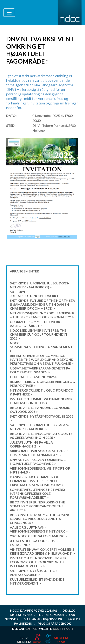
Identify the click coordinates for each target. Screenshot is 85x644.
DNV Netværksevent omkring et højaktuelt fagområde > (39, 461)
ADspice (31, 628)
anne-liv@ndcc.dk (47, 619)
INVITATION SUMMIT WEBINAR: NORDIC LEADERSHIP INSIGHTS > (41, 401)
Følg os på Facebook (54, 623)
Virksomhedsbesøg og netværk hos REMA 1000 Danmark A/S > (39, 453)
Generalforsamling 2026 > (33, 377)
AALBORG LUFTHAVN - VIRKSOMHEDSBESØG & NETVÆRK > (39, 529)
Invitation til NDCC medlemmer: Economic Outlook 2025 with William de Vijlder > (38, 562)
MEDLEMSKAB (61, 640)
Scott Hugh (63, 628)
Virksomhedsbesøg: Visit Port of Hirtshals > (40, 470)
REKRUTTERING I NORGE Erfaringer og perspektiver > (42, 383)
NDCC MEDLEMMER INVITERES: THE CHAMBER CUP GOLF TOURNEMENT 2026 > (38, 334)
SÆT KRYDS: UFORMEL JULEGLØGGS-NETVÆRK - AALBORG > (39, 427)
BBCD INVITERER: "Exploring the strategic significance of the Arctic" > (37, 506)
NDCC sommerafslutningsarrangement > (41, 347)
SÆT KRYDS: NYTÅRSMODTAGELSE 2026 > (41, 418)
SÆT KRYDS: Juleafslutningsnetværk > (34, 294)
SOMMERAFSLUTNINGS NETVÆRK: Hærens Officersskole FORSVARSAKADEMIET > (37, 493)
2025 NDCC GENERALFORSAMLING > (38, 536)
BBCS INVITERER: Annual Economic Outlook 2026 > (40, 409)
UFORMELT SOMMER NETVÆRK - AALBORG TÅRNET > (36, 324)
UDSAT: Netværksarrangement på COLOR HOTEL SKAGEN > (40, 370)
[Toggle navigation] (9, 12)
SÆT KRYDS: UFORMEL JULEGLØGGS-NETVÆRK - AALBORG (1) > (39, 285)
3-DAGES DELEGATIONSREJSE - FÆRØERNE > (34, 543)
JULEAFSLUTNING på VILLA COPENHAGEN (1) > (31, 444)
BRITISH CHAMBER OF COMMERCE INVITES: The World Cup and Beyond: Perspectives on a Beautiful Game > (42, 359)
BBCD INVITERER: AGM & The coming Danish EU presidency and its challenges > (40, 518)
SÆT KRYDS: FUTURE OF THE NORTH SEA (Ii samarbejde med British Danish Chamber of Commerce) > (42, 304)
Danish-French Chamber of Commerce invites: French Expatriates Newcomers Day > (37, 481)
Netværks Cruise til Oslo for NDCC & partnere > (41, 392)
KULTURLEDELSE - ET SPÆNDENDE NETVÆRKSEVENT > (37, 581)
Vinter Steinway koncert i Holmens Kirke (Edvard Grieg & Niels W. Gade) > (42, 551)
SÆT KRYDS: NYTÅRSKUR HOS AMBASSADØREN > (33, 573)
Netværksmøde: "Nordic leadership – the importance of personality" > (42, 315)
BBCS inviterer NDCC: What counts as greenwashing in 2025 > (41, 435)
